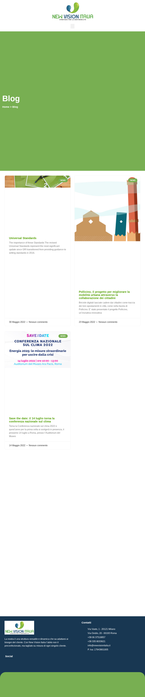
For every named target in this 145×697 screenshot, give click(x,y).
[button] (72, 26)
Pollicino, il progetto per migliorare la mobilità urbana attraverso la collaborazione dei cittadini (104, 295)
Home (5, 106)
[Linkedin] (8, 664)
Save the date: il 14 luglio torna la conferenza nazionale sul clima (32, 420)
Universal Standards (22, 238)
